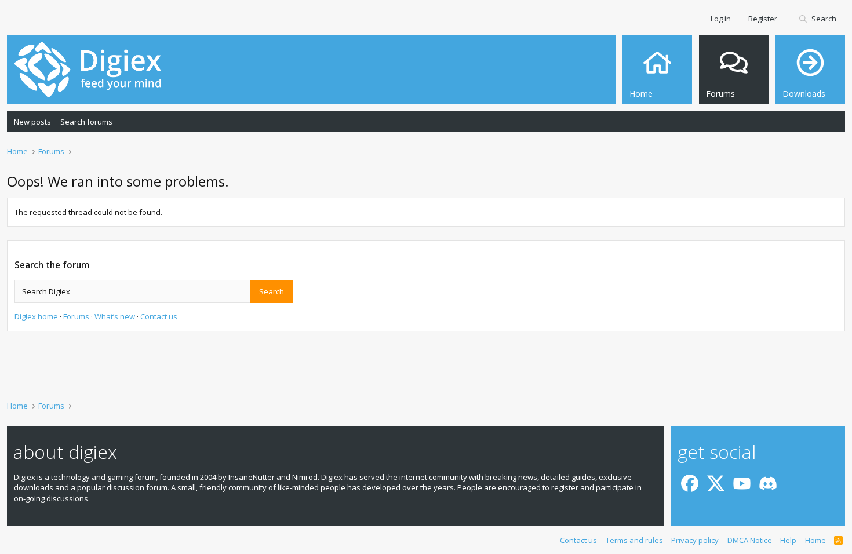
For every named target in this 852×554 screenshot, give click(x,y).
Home (815, 540)
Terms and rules (634, 540)
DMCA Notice (749, 540)
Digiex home (36, 316)
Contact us (158, 316)
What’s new (114, 316)
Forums (76, 316)
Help (788, 540)
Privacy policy (695, 540)
